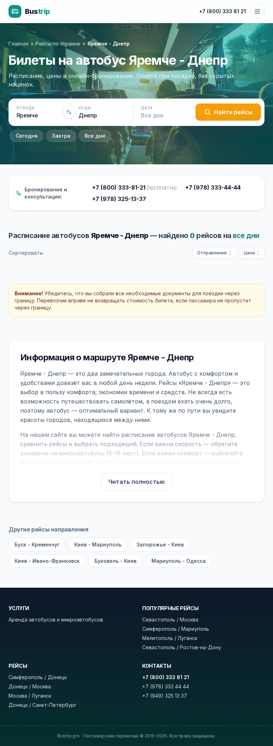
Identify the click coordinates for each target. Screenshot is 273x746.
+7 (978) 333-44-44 (213, 187)
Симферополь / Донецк (38, 677)
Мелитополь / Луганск (169, 638)
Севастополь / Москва (170, 620)
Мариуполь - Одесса (178, 561)
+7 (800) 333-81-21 (134, 187)
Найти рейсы (233, 112)
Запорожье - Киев (160, 544)
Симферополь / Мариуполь (175, 629)
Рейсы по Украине (58, 44)
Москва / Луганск (30, 696)
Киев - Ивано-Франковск (47, 561)
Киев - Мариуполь (98, 544)
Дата (146, 107)
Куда (85, 107)
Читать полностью (136, 481)
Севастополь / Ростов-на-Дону (181, 647)
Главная (18, 44)
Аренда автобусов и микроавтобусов (56, 620)
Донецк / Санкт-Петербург (42, 705)
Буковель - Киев (115, 561)
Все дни (95, 136)
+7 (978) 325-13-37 (119, 198)
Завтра (61, 136)
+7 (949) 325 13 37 (164, 696)
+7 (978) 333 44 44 (165, 686)
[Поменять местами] (69, 112)
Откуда (25, 107)
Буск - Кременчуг (37, 544)
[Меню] (257, 11)
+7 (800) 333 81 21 (222, 11)
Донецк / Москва (30, 686)
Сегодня (27, 136)
